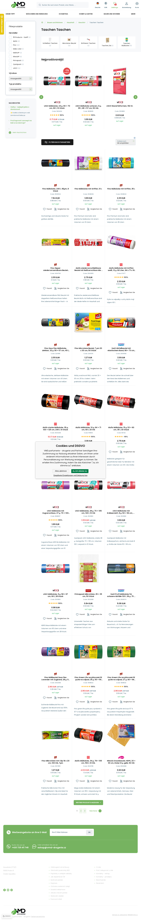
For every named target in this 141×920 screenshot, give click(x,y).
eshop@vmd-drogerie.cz (52, 847)
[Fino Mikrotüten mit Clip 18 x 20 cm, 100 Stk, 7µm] (55, 735)
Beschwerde (101, 880)
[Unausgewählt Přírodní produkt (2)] (20, 89)
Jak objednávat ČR (58, 877)
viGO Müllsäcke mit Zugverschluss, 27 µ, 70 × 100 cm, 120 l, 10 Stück (55, 512)
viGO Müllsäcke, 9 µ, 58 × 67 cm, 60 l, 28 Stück (55, 595)
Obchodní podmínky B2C (60, 870)
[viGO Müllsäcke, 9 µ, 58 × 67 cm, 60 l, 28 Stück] (55, 568)
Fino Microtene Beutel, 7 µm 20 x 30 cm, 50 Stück (88, 349)
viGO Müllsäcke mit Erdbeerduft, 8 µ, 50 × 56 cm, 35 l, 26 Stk (121, 512)
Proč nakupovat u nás (104, 870)
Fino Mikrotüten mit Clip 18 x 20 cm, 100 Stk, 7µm (55, 762)
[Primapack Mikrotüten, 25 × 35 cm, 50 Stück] (88, 568)
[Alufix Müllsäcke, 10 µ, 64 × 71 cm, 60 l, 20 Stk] (88, 402)
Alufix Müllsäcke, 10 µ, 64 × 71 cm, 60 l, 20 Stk (88, 428)
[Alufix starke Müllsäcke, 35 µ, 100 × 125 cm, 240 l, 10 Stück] (55, 402)
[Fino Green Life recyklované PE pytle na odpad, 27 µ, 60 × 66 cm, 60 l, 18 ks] (121, 652)
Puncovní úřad (56, 899)
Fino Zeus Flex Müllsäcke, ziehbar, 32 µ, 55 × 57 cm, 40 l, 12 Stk (55, 349)
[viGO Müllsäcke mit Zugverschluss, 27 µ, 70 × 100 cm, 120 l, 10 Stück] (55, 485)
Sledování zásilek (57, 896)
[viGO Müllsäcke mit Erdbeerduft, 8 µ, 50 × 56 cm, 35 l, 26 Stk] (121, 485)
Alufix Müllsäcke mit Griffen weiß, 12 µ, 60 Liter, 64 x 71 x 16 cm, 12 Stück (121, 269)
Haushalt (70, 22)
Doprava (54, 883)
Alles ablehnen (61, 471)
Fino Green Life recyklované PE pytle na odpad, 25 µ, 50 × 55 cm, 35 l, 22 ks (88, 678)
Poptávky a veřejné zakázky (61, 873)
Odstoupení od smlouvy (60, 867)
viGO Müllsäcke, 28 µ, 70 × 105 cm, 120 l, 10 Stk (88, 512)
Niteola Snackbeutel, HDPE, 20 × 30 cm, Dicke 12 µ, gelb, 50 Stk (121, 762)
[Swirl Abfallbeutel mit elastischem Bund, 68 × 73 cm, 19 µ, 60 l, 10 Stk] (121, 323)
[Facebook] (4, 890)
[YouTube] (8, 890)
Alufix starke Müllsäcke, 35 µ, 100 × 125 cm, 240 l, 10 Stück (55, 428)
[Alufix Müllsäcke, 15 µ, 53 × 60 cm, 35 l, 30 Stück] (121, 402)
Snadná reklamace (58, 889)
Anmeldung (89, 832)
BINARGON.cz (133, 915)
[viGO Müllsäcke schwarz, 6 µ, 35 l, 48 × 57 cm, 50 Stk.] (88, 81)
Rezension (100, 883)
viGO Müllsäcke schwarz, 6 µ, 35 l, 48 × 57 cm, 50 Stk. (88, 107)
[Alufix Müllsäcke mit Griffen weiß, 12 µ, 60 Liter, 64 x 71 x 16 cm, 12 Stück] (121, 242)
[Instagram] (11, 890)
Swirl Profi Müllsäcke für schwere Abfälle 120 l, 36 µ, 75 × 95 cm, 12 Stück (121, 595)
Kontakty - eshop (103, 873)
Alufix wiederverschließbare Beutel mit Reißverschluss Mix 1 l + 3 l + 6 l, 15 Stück (88, 269)
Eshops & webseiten (120, 915)
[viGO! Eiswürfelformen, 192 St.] (119, 81)
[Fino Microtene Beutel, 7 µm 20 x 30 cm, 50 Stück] (88, 323)
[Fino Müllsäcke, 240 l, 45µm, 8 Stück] (55, 163)
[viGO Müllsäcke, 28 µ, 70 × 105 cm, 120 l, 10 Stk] (88, 485)
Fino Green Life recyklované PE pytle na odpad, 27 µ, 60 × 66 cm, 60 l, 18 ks (121, 678)
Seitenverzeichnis (38, 916)
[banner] (18, 5)
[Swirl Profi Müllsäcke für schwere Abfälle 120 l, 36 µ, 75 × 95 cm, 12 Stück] (121, 568)
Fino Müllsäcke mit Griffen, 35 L (121, 189)
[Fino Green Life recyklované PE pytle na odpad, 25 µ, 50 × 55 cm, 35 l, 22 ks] (88, 652)
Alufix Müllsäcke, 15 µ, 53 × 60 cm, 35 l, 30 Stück (121, 428)
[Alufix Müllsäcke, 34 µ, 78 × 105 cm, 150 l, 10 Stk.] (88, 735)
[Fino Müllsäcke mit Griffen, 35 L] (121, 163)
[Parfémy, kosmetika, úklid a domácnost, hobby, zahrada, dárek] (42, 22)
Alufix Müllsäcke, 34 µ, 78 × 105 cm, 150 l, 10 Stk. (88, 762)
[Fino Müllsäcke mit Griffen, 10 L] (88, 163)
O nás (98, 867)
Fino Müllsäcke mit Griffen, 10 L (88, 189)
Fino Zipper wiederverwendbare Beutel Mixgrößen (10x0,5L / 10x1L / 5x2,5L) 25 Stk (55, 269)
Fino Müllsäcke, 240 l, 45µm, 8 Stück (55, 190)
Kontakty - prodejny (104, 877)
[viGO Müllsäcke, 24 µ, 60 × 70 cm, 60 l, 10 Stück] (57, 81)
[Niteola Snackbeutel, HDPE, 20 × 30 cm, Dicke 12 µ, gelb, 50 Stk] (121, 735)
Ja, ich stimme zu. (79, 471)
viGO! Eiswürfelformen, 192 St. (119, 106)
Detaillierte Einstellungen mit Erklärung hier (70, 475)
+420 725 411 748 (20, 847)
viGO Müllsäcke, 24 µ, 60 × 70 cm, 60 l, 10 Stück (57, 107)
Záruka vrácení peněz (59, 893)
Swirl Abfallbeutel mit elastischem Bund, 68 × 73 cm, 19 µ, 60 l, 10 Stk (121, 349)
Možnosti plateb (57, 880)
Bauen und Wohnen (55, 22)
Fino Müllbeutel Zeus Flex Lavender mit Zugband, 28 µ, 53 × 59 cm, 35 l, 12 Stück (55, 678)
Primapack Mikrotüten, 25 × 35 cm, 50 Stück (88, 595)
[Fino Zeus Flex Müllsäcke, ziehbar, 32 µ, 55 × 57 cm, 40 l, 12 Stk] (55, 323)
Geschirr (81, 22)
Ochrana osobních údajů (60, 886)
